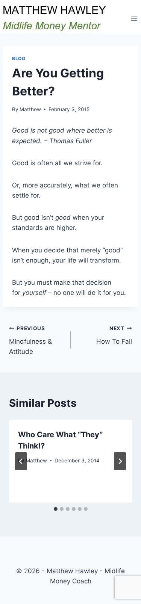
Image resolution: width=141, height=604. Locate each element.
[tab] (56, 509)
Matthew (30, 109)
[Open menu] (134, 18)
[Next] (120, 461)
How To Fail (114, 335)
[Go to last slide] (21, 461)
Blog (18, 58)
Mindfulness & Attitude (30, 340)
